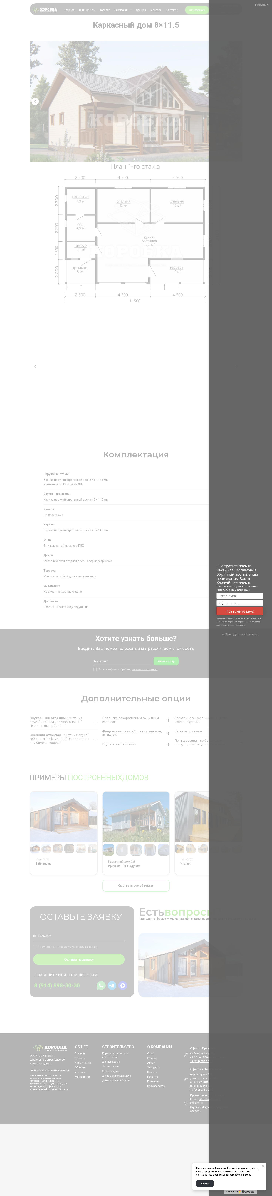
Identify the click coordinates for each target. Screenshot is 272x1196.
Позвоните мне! (240, 611)
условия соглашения (236, 625)
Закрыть (260, 4)
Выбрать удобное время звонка (240, 634)
